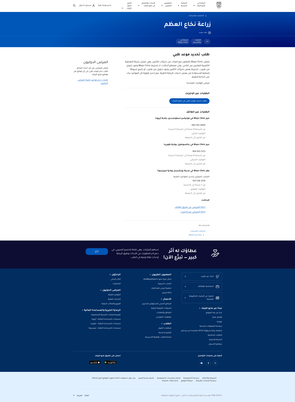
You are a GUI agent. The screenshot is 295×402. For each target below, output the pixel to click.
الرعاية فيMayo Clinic (183, 41)
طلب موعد (203, 33)
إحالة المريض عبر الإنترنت (192, 212)
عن (207, 41)
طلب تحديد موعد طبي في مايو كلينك (189, 101)
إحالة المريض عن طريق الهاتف (190, 207)
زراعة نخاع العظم (187, 25)
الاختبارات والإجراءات (196, 16)
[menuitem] (207, 41)
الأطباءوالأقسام (197, 41)
